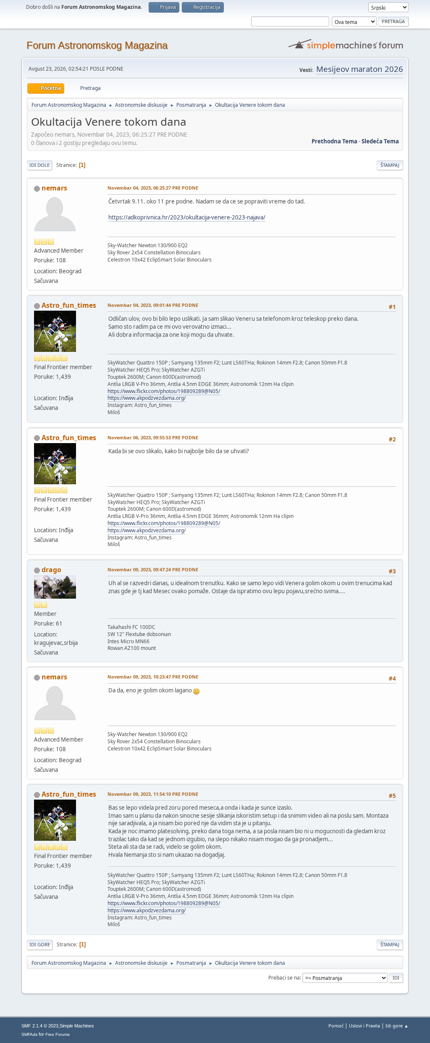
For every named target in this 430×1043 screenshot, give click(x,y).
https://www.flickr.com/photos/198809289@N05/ (164, 391)
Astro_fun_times (69, 305)
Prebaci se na (284, 977)
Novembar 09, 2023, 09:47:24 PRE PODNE (153, 569)
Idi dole (39, 165)
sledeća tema (380, 141)
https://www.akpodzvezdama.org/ (147, 397)
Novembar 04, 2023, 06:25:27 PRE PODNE (153, 188)
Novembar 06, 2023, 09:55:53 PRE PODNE (153, 437)
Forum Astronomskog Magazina (97, 45)
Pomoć (335, 1025)
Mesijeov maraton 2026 (359, 68)
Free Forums (57, 1034)
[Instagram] (37, 387)
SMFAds (29, 1034)
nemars (54, 188)
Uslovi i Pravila (364, 1025)
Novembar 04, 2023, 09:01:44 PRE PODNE (153, 305)
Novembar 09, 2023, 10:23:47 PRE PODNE (153, 676)
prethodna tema (334, 141)
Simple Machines (77, 1025)
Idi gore (39, 944)
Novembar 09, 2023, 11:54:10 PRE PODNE (153, 794)
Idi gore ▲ (397, 1025)
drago (51, 569)
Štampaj (389, 165)
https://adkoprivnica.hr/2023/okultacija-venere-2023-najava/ (186, 217)
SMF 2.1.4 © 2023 (39, 1025)
